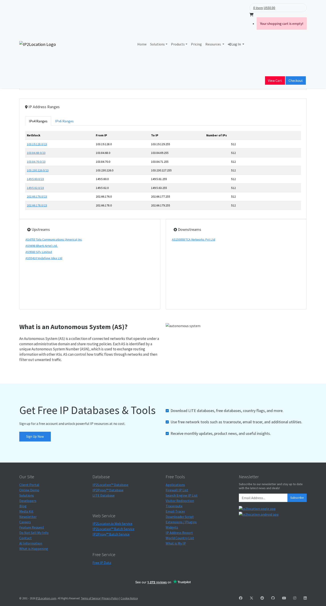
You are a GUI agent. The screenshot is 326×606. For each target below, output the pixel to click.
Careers (25, 522)
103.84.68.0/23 (36, 153)
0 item (258, 8)
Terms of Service (90, 598)
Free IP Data (101, 562)
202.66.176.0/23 (37, 196)
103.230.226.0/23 (38, 170)
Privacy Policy (110, 598)
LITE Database (103, 495)
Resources (213, 44)
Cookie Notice (129, 598)
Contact (25, 538)
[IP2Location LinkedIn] (305, 598)
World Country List (180, 538)
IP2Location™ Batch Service (113, 529)
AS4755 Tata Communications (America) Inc (54, 239)
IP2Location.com (46, 598)
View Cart (275, 80)
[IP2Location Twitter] (251, 598)
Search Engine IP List (182, 495)
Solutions (157, 44)
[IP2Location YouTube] (284, 598)
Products (178, 44)
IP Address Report (179, 532)
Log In (236, 44)
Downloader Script (180, 516)
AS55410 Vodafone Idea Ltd (44, 258)
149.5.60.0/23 (35, 179)
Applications (175, 484)
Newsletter (28, 516)
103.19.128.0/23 (37, 144)
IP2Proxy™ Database (108, 490)
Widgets (172, 527)
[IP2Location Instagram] (294, 598)
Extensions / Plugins (181, 522)
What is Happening (33, 548)
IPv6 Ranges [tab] (64, 121)
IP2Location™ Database (110, 484)
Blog (23, 506)
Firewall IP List (177, 490)
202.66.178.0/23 (37, 205)
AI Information (30, 543)
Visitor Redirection (180, 500)
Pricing (196, 44)
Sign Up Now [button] (35, 436)
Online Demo (29, 490)
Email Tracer (175, 511)
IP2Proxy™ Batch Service (111, 534)
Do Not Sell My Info (34, 532)
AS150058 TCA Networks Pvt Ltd (193, 239)
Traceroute (174, 506)
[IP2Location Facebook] (240, 598)
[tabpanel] (163, 172)
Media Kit (26, 511)
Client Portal (29, 484)
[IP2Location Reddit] (262, 598)
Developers (27, 500)
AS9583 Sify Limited (39, 252)
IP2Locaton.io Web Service (112, 523)
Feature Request (31, 527)
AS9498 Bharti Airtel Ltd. (42, 246)
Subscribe (297, 498)
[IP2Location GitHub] (273, 598)
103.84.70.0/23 (36, 162)
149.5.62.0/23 (35, 188)
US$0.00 (269, 8)
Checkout (296, 80)
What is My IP (176, 543)
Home (142, 44)
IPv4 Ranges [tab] (38, 121)
